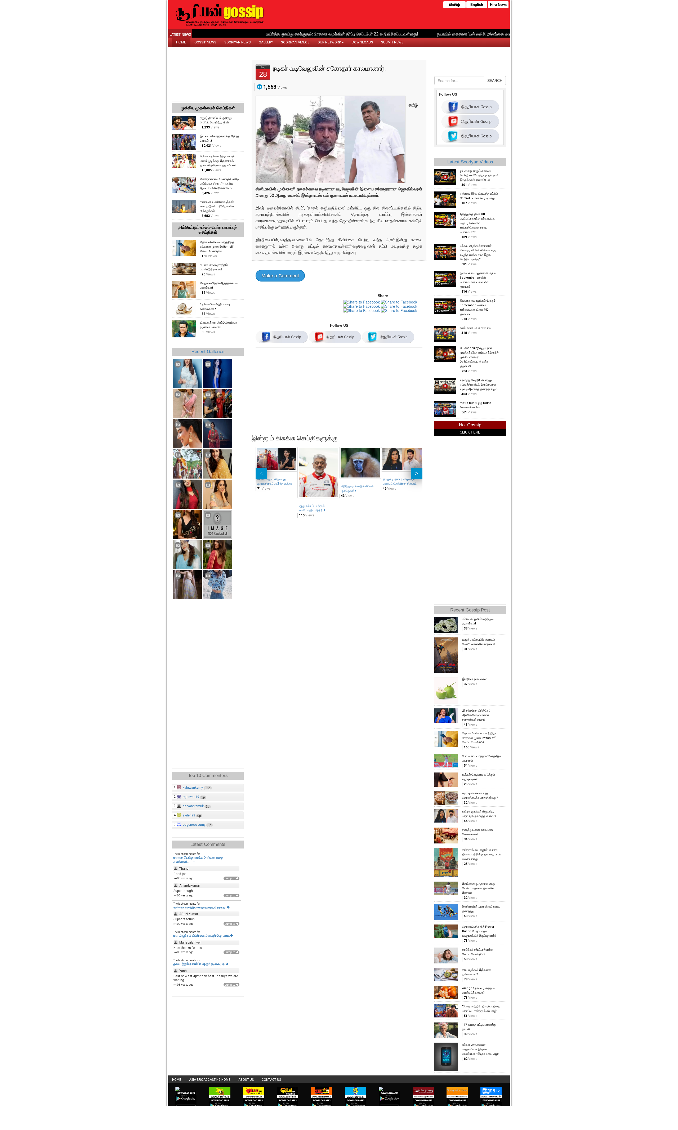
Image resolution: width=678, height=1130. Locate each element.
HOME (181, 42)
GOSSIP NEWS (205, 42)
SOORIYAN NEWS (237, 42)
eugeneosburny (194, 825)
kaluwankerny (193, 787)
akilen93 (189, 815)
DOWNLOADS (362, 42)
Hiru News (498, 5)
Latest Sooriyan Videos (470, 161)
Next (416, 473)
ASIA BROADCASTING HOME (209, 1080)
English (476, 5)
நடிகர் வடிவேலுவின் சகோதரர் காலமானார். (329, 68)
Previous (261, 473)
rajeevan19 (191, 797)
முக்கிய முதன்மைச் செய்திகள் (208, 107)
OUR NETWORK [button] (329, 42)
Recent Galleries (208, 351)
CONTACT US (271, 1080)
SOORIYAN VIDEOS (295, 42)
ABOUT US (246, 1080)
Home (176, 1080)
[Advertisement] (339, 391)
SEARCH (494, 80)
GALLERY (266, 42)
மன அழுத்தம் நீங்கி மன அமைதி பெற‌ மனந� (203, 935)
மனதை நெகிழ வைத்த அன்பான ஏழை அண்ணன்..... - (198, 860)
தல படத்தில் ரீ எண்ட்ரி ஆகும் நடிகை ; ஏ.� (200, 964)
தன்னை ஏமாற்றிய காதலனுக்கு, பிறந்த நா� (201, 907)
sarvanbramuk (193, 806)
